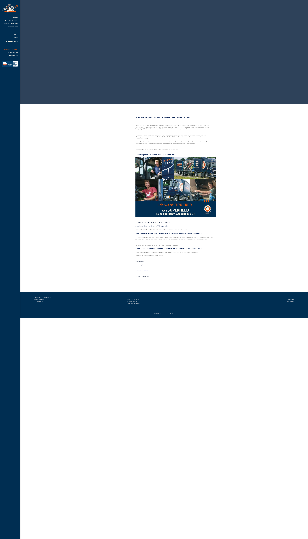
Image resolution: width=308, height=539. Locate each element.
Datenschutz (290, 301)
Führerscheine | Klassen (11, 20)
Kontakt (16, 37)
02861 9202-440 (13, 52)
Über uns (15, 17)
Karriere (15, 32)
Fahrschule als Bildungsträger (10, 29)
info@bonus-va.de (13, 55)
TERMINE (16, 34)
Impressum (291, 299)
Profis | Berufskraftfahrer (10, 23)
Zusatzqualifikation (13, 26)
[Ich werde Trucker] (175, 216)
